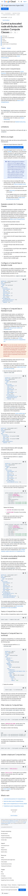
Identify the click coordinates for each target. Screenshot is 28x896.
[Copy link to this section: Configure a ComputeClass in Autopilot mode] (13, 265)
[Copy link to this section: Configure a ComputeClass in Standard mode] (13, 311)
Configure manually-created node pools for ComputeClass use (14, 339)
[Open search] (19, 1)
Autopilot (3, 48)
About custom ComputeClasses (17, 219)
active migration (7, 789)
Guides (18, 14)
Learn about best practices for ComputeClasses (15, 799)
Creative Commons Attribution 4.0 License (10, 820)
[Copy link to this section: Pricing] (7, 107)
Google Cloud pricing (5, 835)
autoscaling (12, 190)
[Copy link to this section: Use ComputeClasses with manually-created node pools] (14, 450)
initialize (10, 151)
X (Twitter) (3, 875)
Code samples (4, 861)
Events (2, 873)
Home (2, 13)
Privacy (9, 884)
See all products (4, 833)
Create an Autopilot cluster (20, 184)
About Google (4, 884)
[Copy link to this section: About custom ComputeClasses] (21, 69)
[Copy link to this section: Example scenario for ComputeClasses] (8, 206)
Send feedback (6, 20)
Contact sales (4, 839)
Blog (2, 871)
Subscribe (22, 889)
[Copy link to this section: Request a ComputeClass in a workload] (9, 635)
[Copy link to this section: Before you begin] (14, 137)
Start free (5, 8)
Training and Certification (6, 866)
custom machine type (20, 413)
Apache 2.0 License (11, 822)
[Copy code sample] (25, 279)
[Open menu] (2, 1)
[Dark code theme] (23, 279)
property (9, 164)
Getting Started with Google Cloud (8, 859)
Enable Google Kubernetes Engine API (13, 147)
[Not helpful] (11, 17)
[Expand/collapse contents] (8, 36)
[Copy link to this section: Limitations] (10, 127)
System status (4, 851)
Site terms (14, 884)
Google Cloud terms (22, 884)
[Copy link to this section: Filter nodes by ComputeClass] (24, 705)
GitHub (2, 857)
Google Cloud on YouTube (6, 878)
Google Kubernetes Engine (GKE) (14, 5)
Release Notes (4, 849)
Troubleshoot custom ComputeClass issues (14, 806)
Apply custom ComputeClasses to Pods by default (15, 803)
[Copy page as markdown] (15, 32)
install (24, 150)
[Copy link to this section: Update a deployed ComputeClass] (2, 757)
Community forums (5, 845)
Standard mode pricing (20, 121)
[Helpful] (9, 17)
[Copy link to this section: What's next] (10, 795)
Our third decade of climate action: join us (10, 887)
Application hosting (16, 13)
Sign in (25, 1)
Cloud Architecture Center (6, 863)
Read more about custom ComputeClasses (13, 801)
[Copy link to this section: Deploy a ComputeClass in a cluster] (23, 611)
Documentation (8, 13)
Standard (8, 48)
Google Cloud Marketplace (6, 837)
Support (2, 847)
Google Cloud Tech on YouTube (7, 880)
